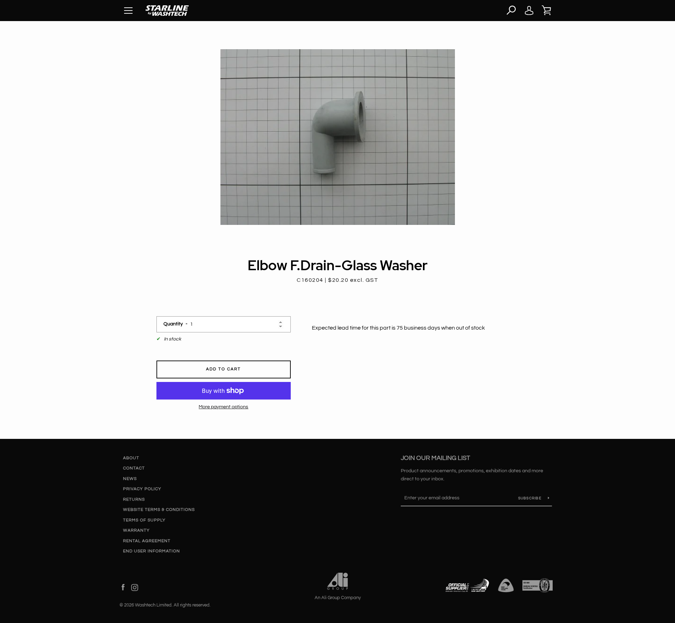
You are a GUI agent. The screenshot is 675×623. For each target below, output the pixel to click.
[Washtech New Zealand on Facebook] (123, 587)
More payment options (223, 406)
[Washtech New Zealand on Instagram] (134, 587)
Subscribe (530, 498)
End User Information (151, 551)
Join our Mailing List (435, 458)
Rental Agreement (147, 541)
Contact (134, 468)
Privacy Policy (142, 489)
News (130, 478)
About (131, 458)
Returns (134, 499)
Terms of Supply (144, 520)
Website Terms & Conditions (159, 509)
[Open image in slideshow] (337, 137)
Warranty (136, 530)
